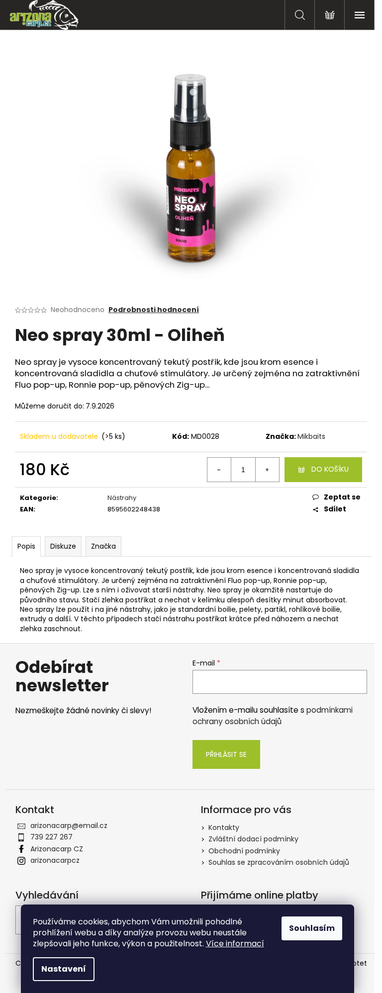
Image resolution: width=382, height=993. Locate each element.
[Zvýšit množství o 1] (267, 470)
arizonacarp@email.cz (68, 825)
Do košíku (330, 469)
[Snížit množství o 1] (219, 470)
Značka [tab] (103, 546)
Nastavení (63, 969)
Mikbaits (311, 436)
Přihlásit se (226, 754)
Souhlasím (312, 928)
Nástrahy (121, 497)
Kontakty (223, 827)
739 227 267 (51, 837)
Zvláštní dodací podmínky (253, 839)
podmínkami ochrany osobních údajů (272, 715)
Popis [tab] (26, 546)
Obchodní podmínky (244, 851)
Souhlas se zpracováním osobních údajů (278, 862)
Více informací (235, 943)
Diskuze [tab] (63, 546)
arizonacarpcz (55, 860)
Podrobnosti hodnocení (153, 310)
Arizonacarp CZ (56, 849)
